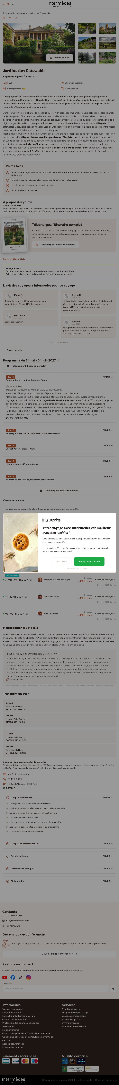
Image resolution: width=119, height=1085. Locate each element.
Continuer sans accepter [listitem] (77, 569)
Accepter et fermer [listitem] (89, 561)
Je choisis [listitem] (61, 561)
